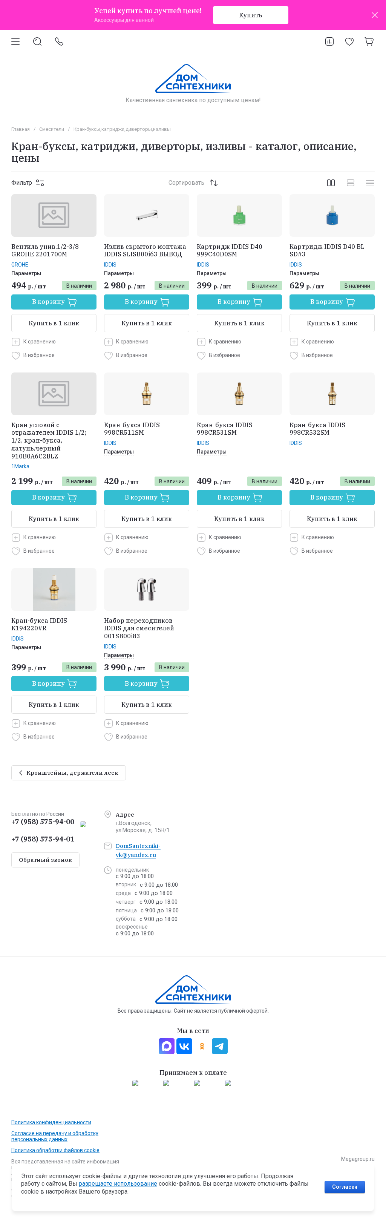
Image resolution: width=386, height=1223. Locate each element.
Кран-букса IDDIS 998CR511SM (132, 429)
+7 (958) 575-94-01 (42, 839)
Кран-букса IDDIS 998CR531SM (225, 429)
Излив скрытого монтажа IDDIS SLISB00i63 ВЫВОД (145, 250)
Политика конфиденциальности (51, 1122)
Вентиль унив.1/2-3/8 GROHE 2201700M (45, 250)
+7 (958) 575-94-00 (42, 821)
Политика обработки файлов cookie (55, 1150)
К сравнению (39, 342)
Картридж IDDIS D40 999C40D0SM (229, 250)
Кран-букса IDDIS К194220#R (39, 624)
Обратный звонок (45, 859)
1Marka (20, 466)
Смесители (51, 129)
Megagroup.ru (358, 1159)
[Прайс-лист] (370, 183)
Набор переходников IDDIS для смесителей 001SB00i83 (139, 628)
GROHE (19, 265)
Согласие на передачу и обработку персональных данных (54, 1136)
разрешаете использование (118, 1183)
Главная (20, 129)
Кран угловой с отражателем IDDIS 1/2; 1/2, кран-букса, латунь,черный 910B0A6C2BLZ (48, 440)
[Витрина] (331, 183)
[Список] (350, 183)
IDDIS (110, 265)
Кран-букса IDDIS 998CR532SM (317, 429)
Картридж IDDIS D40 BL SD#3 (327, 250)
